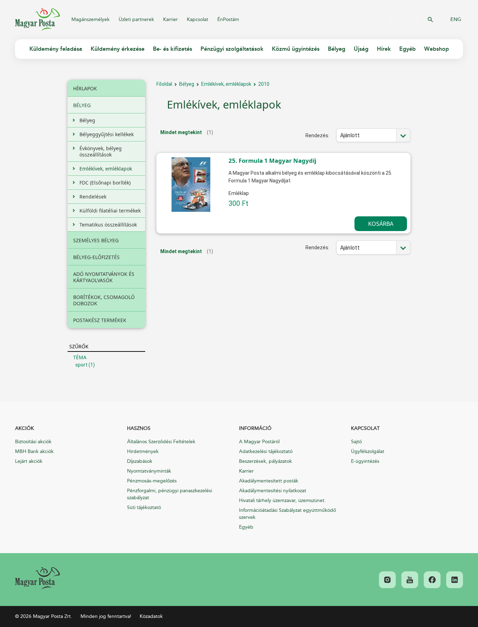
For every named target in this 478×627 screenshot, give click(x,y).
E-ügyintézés (365, 461)
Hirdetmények (143, 451)
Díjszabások (139, 461)
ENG (455, 19)
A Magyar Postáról (259, 442)
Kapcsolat (197, 19)
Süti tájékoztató (144, 507)
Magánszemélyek (90, 19)
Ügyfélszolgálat (367, 451)
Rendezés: (317, 135)
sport (81, 365)
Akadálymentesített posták (268, 481)
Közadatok (151, 616)
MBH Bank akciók (34, 451)
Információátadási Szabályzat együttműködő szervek (287, 513)
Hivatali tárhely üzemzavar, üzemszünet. (282, 500)
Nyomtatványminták (149, 471)
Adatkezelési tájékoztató (266, 451)
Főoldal (164, 84)
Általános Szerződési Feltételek (161, 442)
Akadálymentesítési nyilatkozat (272, 491)
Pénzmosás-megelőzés (152, 481)
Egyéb (246, 527)
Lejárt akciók (28, 461)
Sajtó (356, 442)
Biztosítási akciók (33, 442)
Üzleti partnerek (136, 19)
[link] (37, 578)
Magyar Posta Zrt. (37, 19)
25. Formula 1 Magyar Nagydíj (272, 160)
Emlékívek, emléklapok (226, 84)
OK (430, 20)
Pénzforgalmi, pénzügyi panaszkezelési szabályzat (169, 494)
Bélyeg (186, 84)
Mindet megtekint (181, 132)
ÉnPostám (228, 19)
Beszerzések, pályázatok (265, 461)
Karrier (170, 19)
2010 (263, 84)
